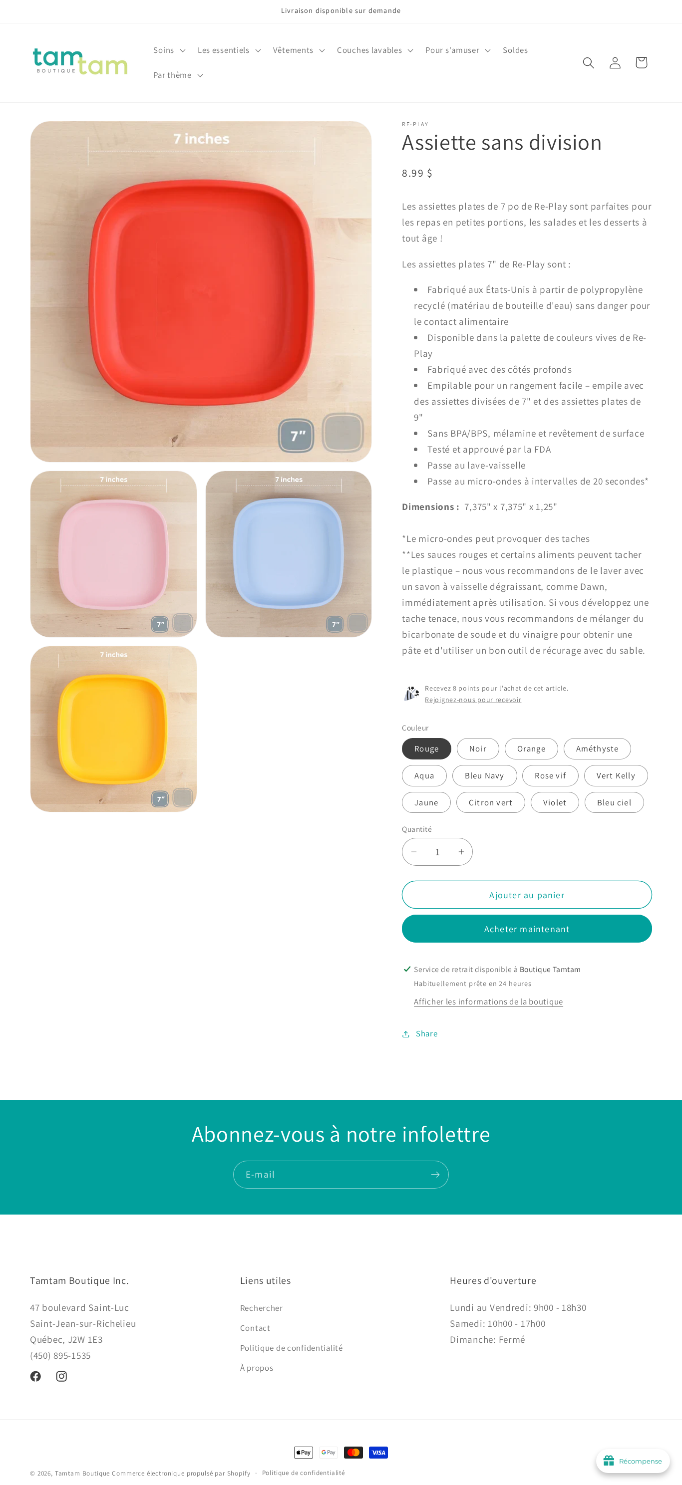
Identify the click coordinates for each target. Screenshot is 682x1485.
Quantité (417, 829)
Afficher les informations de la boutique (488, 1001)
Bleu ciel (614, 802)
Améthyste (597, 748)
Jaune (426, 802)
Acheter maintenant (527, 929)
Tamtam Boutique (82, 1473)
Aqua (424, 775)
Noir (478, 748)
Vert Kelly (616, 775)
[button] (168, 50)
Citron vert (491, 802)
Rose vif (550, 775)
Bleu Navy (485, 775)
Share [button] (426, 1033)
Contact (255, 1327)
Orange (531, 748)
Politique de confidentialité (291, 1347)
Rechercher (261, 1307)
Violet (555, 802)
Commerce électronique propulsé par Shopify (181, 1473)
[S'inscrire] (435, 1175)
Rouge (426, 748)
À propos (257, 1367)
